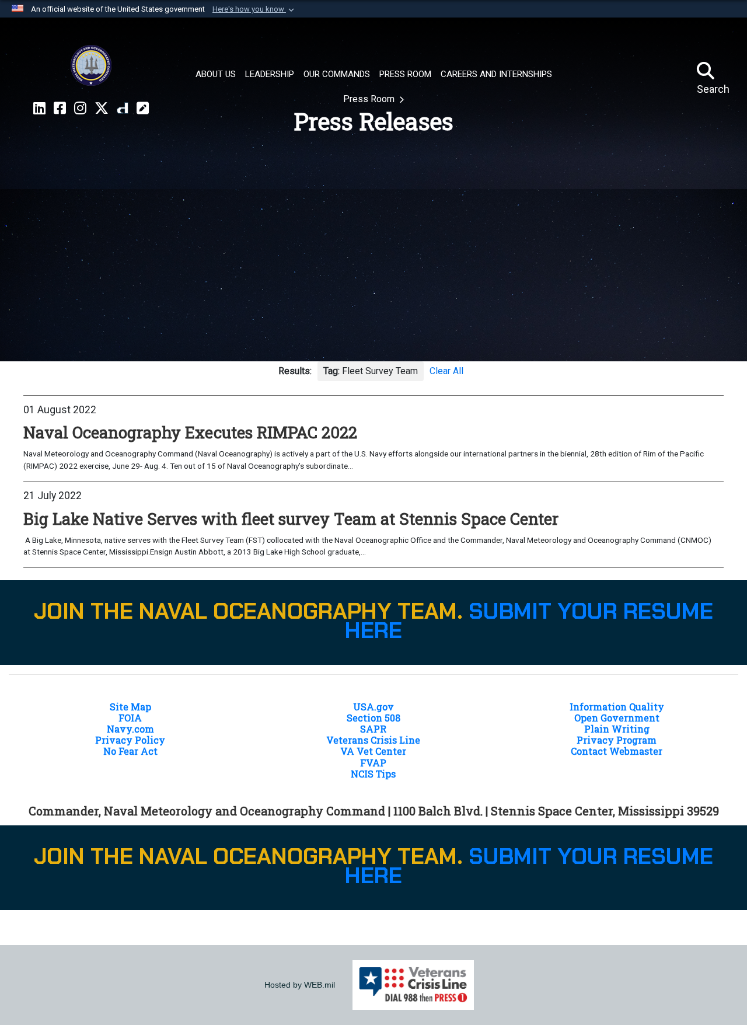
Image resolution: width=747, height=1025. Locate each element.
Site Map (130, 706)
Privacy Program (617, 740)
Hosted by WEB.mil (299, 984)
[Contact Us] (143, 108)
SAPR (373, 729)
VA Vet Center (373, 751)
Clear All (446, 370)
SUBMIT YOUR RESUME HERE (529, 621)
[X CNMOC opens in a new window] (102, 108)
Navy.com (130, 729)
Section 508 (373, 718)
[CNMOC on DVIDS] (122, 108)
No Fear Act (130, 751)
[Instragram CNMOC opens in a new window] (80, 108)
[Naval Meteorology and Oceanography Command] (91, 65)
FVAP (373, 762)
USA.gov (373, 706)
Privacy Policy (130, 740)
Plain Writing (617, 729)
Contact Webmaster (616, 751)
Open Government (616, 718)
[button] (254, 9)
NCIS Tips (373, 774)
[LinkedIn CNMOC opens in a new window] (39, 108)
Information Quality (617, 706)
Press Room (370, 98)
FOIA (130, 718)
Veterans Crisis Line (373, 740)
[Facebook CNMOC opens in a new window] (60, 108)
